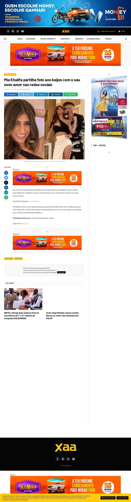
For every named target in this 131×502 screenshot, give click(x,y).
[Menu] (5, 38)
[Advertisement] (109, 168)
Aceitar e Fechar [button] (122, 498)
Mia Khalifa (18, 258)
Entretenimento (10, 74)
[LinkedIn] (6, 188)
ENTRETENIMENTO (48, 39)
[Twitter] (6, 178)
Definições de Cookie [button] (108, 498)
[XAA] (65, 31)
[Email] (6, 183)
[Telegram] (6, 192)
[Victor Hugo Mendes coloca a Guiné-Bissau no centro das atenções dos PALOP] (65, 299)
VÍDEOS (108, 39)
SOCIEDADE (30, 39)
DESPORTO (65, 39)
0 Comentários (26, 89)
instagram (25, 223)
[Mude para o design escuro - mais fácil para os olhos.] (99, 31)
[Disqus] (44, 350)
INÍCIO (20, 39)
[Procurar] (126, 39)
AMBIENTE (79, 39)
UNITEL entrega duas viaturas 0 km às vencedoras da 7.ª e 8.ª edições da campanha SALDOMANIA (21, 316)
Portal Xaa (68, 465)
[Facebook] (6, 173)
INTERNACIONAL (93, 39)
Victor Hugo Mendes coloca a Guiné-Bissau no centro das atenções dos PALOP (62, 316)
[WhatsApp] (6, 197)
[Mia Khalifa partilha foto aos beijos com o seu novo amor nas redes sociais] (44, 129)
